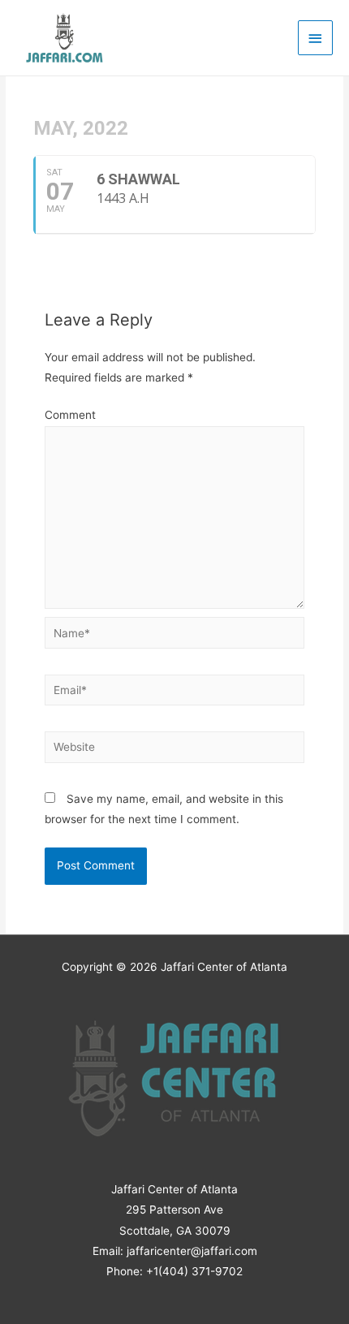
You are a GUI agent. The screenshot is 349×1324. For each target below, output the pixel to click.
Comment (70, 414)
